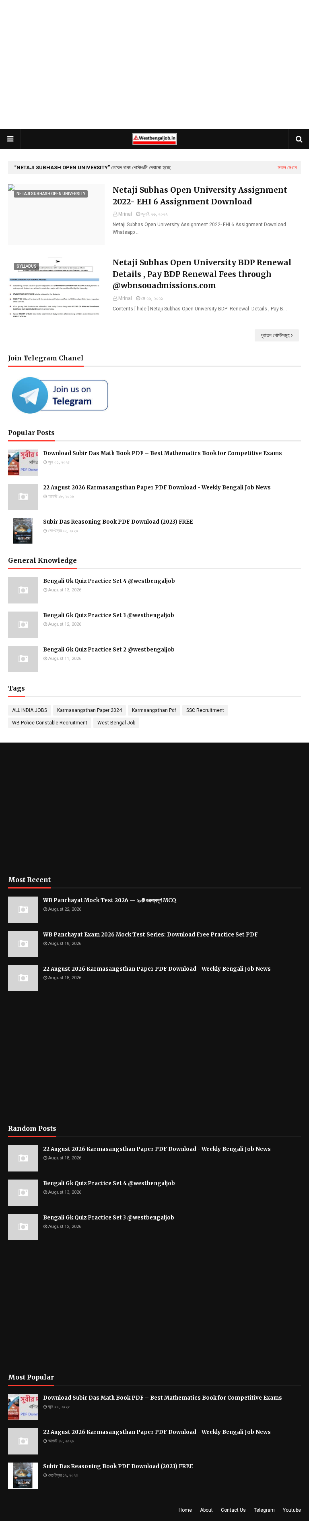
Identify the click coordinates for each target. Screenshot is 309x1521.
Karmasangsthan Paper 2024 (89, 710)
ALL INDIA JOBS (29, 710)
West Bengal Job (116, 723)
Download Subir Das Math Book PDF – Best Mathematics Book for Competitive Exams (162, 453)
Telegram (264, 1510)
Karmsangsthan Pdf (154, 710)
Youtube (292, 1510)
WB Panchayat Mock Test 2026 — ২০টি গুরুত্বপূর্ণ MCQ (109, 900)
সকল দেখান (287, 167)
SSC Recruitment (205, 710)
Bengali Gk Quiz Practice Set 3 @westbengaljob (108, 615)
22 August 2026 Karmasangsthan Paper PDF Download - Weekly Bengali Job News (157, 487)
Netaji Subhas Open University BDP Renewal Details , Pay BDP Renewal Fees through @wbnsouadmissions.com (202, 274)
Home (185, 1510)
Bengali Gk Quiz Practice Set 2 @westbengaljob (109, 649)
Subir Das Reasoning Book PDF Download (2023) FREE (118, 521)
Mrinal (125, 214)
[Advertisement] (154, 64)
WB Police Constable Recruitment (49, 723)
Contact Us (233, 1510)
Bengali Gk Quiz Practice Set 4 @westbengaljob (109, 581)
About (206, 1510)
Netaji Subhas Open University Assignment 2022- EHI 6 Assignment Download (200, 195)
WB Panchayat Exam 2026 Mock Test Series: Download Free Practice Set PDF (150, 934)
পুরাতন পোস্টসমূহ (275, 335)
